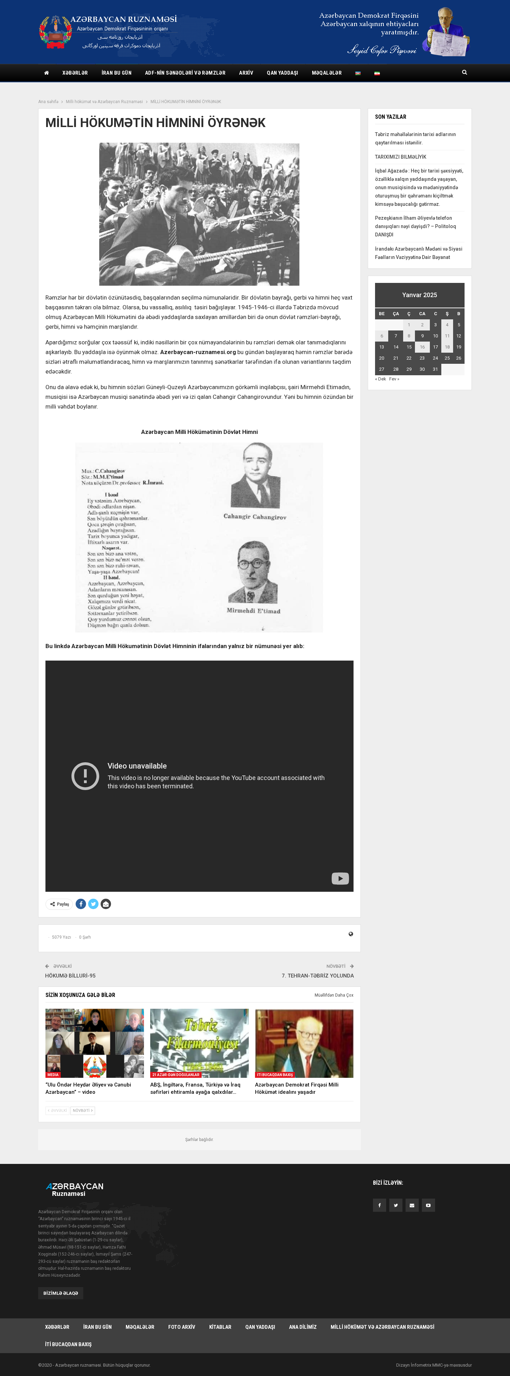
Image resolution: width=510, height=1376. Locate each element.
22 (409, 358)
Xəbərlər (75, 73)
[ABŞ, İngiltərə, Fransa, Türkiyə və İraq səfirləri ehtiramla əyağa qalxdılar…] (199, 1043)
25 (447, 358)
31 (435, 369)
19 (458, 347)
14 (395, 347)
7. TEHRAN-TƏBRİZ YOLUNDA (318, 976)
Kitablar (220, 1327)
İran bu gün (116, 73)
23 (422, 358)
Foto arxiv (181, 1327)
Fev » (394, 378)
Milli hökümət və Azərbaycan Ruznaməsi (382, 1327)
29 (409, 369)
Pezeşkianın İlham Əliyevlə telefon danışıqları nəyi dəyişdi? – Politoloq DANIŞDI (415, 226)
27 (381, 369)
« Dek (380, 378)
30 (422, 369)
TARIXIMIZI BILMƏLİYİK (400, 157)
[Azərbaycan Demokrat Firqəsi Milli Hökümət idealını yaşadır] (304, 1043)
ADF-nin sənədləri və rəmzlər (185, 73)
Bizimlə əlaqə (60, 1293)
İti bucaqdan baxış (275, 1075)
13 (381, 347)
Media (53, 1075)
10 (435, 335)
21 (395, 358)
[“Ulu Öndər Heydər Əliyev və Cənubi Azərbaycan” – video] (94, 1043)
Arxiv (246, 73)
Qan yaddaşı (282, 73)
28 (395, 369)
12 (458, 335)
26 (458, 358)
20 (381, 358)
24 (435, 358)
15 (409, 347)
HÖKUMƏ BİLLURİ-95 (70, 976)
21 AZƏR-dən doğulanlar (175, 1075)
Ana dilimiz (303, 1327)
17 (435, 347)
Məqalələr (327, 73)
